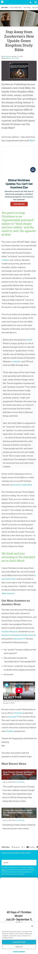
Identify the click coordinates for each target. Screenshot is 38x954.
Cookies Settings (19, 951)
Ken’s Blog (27, 7)
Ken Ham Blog (13, 58)
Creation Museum (9, 631)
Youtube (32, 847)
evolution (16, 361)
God (29, 339)
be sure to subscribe (21, 484)
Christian (9, 731)
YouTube (18, 713)
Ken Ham (4, 7)
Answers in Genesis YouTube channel (18, 635)
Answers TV (19, 638)
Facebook (16, 847)
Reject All (19, 946)
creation (5, 260)
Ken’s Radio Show (16, 7)
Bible (32, 140)
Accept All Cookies (19, 942)
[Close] (32, 926)
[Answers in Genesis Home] (6, 2)
